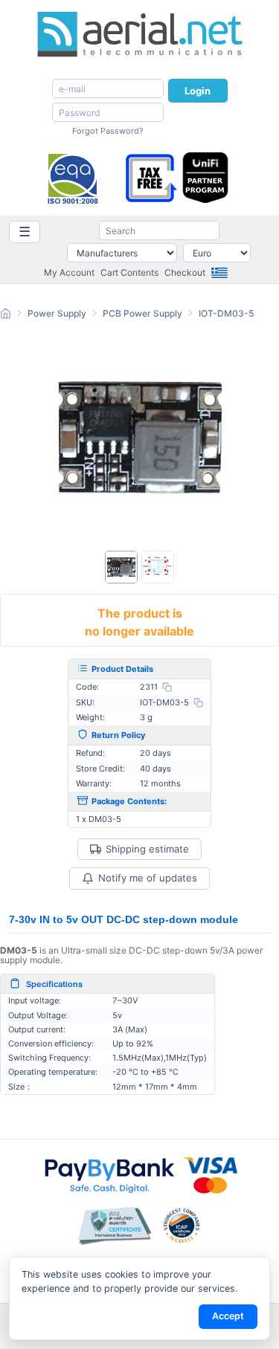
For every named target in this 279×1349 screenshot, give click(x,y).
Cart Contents (129, 272)
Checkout (184, 272)
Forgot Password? (108, 131)
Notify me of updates (147, 878)
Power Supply (57, 313)
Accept (228, 1315)
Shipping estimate (147, 849)
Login (198, 91)
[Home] (5, 315)
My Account (69, 272)
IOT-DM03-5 (226, 313)
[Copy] (167, 687)
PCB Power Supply (142, 313)
